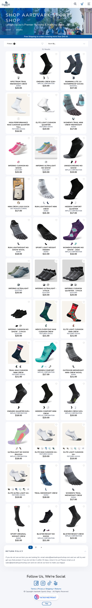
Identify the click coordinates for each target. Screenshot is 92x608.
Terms (33, 589)
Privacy (41, 589)
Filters (11, 44)
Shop (8, 30)
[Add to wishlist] (29, 54)
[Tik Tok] (49, 583)
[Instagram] (43, 583)
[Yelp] (55, 583)
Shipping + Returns (53, 589)
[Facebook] (36, 583)
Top (46, 604)
